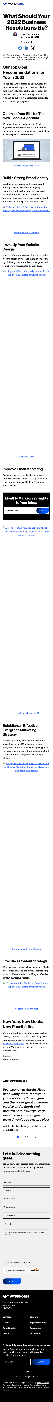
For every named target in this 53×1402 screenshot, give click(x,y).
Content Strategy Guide (26, 1009)
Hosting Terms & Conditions (34, 1385)
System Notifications (32, 1387)
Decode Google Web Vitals (26, 166)
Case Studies (9, 1328)
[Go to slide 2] (22, 1137)
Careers (34, 1317)
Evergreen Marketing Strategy (26, 949)
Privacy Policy (42, 1382)
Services (7, 1317)
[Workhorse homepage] (13, 4)
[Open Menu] (47, 4)
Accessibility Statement (12, 1387)
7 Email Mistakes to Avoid (26, 714)
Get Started (35, 1333)
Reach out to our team (13, 1044)
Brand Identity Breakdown (26, 233)
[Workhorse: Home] (16, 1297)
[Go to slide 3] (26, 1137)
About (6, 1333)
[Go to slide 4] (31, 1137)
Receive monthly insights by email (19, 1262)
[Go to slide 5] (35, 1137)
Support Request (38, 1322)
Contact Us (35, 1328)
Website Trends (26, 457)
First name (7, 1182)
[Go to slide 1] (18, 1137)
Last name (7, 1190)
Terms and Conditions (12, 1385)
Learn (6, 1322)
